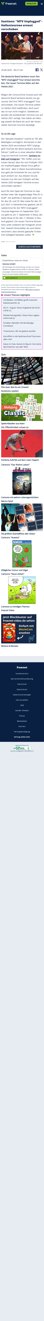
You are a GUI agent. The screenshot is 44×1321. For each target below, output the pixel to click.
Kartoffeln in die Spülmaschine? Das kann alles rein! (22, 338)
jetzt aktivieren (12, 278)
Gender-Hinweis (22, 710)
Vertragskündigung (22, 731)
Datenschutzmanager (22, 695)
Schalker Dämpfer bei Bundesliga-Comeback (18, 324)
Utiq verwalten (22, 700)
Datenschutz (22, 689)
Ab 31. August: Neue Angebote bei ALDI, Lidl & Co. (21, 309)
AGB (22, 705)
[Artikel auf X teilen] (41, 70)
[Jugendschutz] (22, 748)
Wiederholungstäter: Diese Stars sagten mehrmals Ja (21, 316)
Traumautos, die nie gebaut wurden (19, 331)
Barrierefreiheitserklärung (22, 679)
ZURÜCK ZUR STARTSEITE (29, 247)
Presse (22, 716)
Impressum (22, 684)
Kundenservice (22, 673)
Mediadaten (22, 721)
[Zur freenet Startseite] (8, 3)
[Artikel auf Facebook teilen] (37, 70)
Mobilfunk (31, 3)
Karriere (22, 726)
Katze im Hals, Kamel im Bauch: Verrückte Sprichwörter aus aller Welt (22, 345)
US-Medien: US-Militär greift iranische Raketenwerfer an (20, 301)
